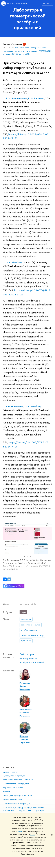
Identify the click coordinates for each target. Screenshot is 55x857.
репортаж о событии (30, 624)
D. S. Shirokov (36, 98)
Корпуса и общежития (13, 787)
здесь (20, 831)
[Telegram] (9, 579)
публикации (26, 619)
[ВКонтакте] (5, 579)
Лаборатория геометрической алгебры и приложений (27, 18)
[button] (5, 537)
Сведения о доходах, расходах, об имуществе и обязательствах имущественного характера (23, 809)
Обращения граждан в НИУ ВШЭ (17, 795)
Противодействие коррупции (16, 803)
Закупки (6, 791)
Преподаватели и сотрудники (16, 783)
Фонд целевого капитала (14, 799)
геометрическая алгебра (32, 635)
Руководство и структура (14, 775)
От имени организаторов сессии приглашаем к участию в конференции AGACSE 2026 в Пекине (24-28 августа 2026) (27, 50)
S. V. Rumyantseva (16, 98)
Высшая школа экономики (19, 3)
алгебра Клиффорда (30, 630)
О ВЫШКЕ (8, 767)
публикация (26, 640)
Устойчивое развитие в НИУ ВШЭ (18, 779)
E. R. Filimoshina (15, 406)
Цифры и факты (10, 772)
